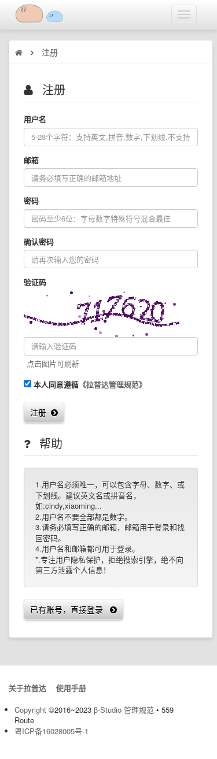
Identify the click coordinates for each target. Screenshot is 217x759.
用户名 (35, 119)
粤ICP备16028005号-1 (51, 730)
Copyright (30, 709)
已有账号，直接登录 (70, 609)
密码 (31, 200)
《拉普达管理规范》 (112, 384)
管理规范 (139, 709)
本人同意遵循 (90, 384)
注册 (40, 412)
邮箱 (31, 160)
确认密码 (39, 241)
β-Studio (108, 709)
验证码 (35, 282)
